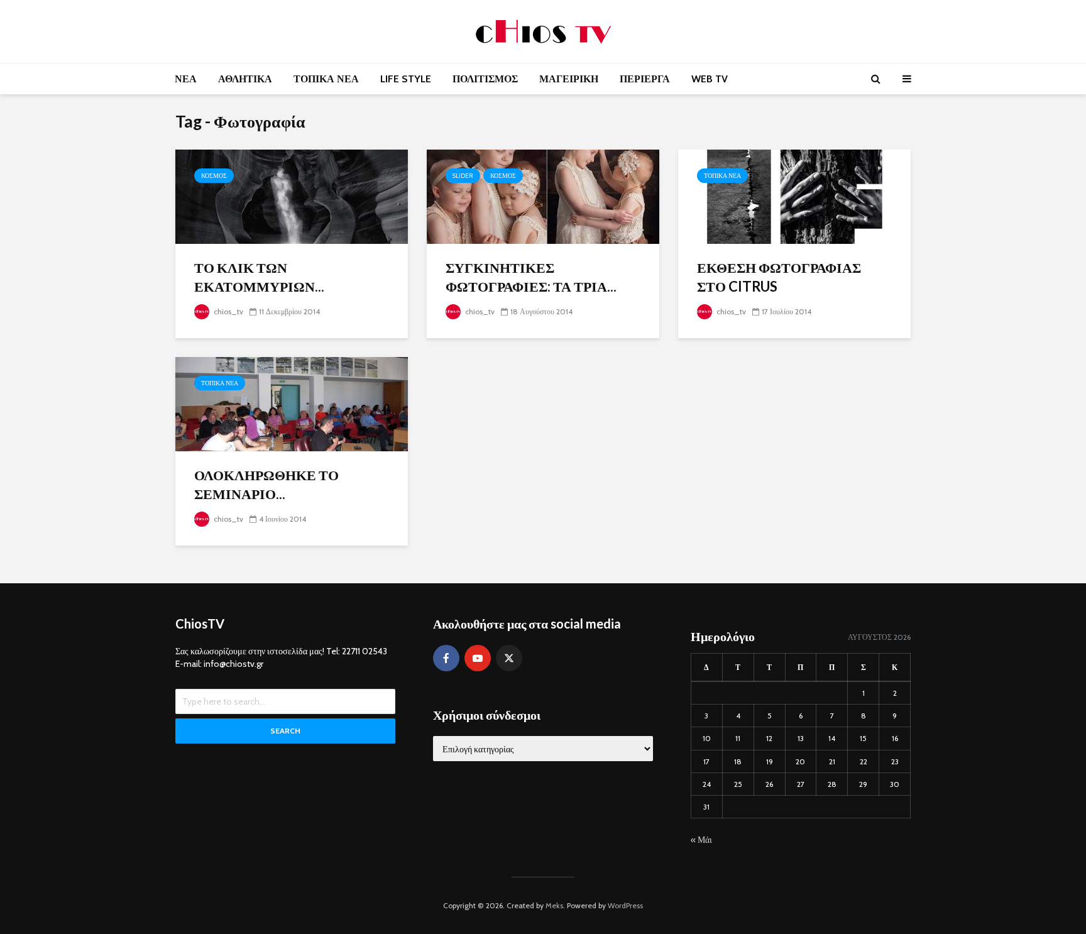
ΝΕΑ (186, 79)
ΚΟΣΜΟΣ (214, 176)
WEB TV (709, 79)
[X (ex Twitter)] (509, 658)
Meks (554, 905)
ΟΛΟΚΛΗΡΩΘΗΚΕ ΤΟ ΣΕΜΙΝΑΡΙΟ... (266, 484)
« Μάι (701, 839)
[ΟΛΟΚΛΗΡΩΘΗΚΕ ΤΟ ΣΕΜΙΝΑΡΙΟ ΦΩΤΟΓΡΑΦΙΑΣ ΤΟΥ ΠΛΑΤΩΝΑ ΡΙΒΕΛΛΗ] (291, 403)
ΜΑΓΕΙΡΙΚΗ (568, 79)
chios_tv (227, 311)
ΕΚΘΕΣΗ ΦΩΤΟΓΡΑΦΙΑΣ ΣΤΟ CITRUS (779, 277)
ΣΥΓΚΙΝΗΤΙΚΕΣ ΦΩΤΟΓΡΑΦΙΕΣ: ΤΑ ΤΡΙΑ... (531, 277)
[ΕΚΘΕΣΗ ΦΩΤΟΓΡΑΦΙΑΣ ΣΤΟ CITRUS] (794, 196)
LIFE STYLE (405, 79)
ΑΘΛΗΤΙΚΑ (245, 79)
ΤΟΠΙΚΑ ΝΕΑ (326, 79)
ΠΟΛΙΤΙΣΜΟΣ (485, 79)
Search (285, 730)
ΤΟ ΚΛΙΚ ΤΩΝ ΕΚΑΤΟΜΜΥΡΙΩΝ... (259, 277)
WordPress (625, 905)
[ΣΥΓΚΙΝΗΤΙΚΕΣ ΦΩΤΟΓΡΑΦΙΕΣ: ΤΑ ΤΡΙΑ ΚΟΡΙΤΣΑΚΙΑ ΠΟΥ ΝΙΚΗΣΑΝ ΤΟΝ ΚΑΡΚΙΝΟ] (543, 196)
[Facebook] (446, 658)
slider (462, 176)
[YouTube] (477, 658)
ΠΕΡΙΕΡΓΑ (645, 79)
